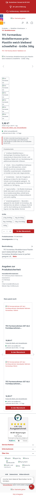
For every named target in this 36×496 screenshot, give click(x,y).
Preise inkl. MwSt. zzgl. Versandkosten (14, 128)
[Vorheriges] (3, 66)
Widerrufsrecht (24, 474)
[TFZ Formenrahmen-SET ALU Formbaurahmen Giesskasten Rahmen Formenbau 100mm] (18, 314)
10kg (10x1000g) (20, 221)
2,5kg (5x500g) (7, 218)
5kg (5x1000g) (19, 218)
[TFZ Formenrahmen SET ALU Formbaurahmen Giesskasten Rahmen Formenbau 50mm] (18, 370)
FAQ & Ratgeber (18, 494)
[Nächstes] (32, 66)
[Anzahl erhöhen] (10, 231)
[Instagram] (1, 19)
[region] (18, 88)
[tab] (17, 251)
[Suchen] (22, 23)
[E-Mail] (1, 23)
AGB (6, 474)
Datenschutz (14, 474)
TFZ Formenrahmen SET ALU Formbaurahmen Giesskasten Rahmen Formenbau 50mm (17, 382)
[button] (31, 487)
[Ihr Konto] (27, 23)
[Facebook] (1, 15)
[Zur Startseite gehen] (18, 18)
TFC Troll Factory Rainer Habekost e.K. (14, 51)
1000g (5, 225)
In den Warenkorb (23, 231)
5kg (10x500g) (7, 221)
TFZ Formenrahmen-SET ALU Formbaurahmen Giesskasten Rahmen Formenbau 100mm (17, 327)
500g (29, 221)
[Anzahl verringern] (4, 231)
